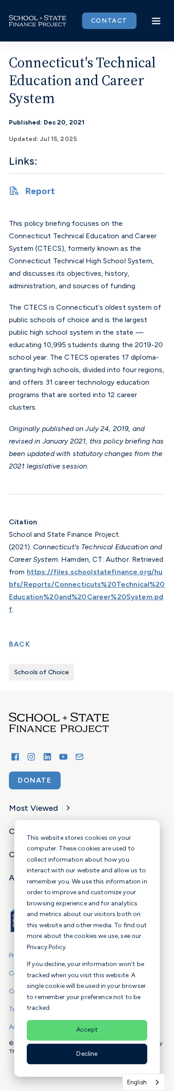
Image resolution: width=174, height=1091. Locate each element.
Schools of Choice (41, 672)
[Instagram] (31, 757)
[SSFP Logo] (37, 21)
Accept (87, 1029)
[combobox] (143, 1082)
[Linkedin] (47, 757)
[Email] (79, 757)
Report (40, 191)
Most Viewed (33, 808)
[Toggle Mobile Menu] (156, 21)
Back (19, 644)
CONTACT (109, 21)
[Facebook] (15, 757)
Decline (86, 1054)
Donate (35, 780)
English (137, 1082)
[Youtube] (63, 757)
